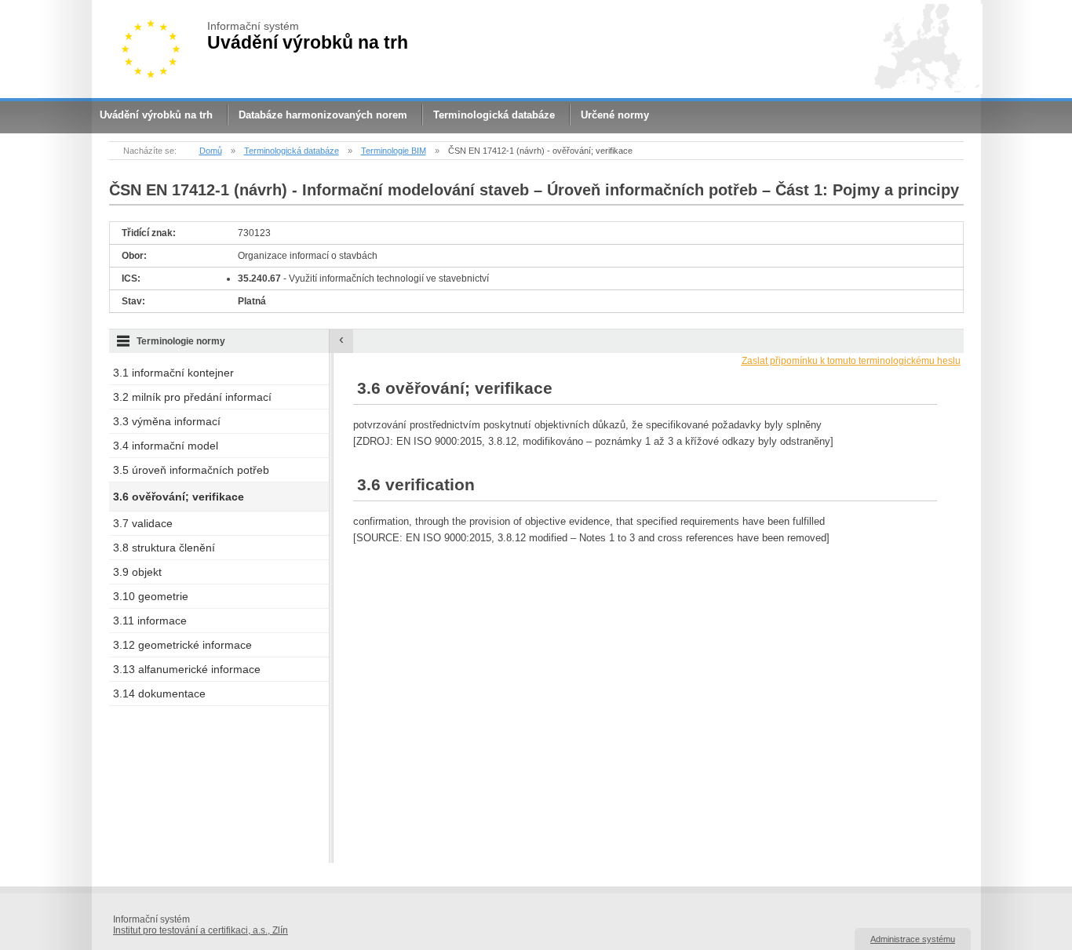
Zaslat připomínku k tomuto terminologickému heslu (851, 360)
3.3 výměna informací (167, 421)
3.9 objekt (137, 572)
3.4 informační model (165, 445)
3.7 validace (143, 523)
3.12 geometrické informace (182, 645)
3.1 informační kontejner (173, 372)
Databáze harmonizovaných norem (323, 115)
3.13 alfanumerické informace (187, 669)
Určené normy (615, 115)
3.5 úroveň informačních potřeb (191, 470)
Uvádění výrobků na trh (156, 115)
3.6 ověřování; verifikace (178, 496)
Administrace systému (912, 939)
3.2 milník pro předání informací (192, 397)
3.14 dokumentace (159, 693)
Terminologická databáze (494, 115)
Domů (210, 150)
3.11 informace (150, 620)
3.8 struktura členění (164, 547)
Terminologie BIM (393, 150)
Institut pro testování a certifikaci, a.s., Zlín (200, 930)
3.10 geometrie (150, 596)
